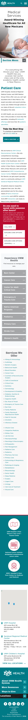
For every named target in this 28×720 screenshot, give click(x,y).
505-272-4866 (10, 133)
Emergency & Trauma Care (14, 404)
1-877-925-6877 (8, 219)
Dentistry (8, 386)
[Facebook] (5, 704)
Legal (14, 709)
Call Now (8, 227)
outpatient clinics (20, 107)
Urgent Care (9, 481)
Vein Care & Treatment (12, 487)
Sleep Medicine (10, 476)
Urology (7, 484)
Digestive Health (10, 399)
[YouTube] (22, 704)
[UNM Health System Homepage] (14, 669)
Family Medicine (10, 410)
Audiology (8, 362)
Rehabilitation (9, 468)
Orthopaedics (9, 444)
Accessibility (14, 707)
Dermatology (9, 388)
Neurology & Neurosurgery (14, 441)
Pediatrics (8, 452)
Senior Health (9, 473)
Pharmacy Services (11, 455)
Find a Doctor (10, 139)
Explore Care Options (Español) (13, 242)
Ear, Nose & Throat (11, 401)
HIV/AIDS (8, 420)
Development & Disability (13, 391)
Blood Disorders (10, 370)
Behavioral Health (11, 367)
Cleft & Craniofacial (11, 380)
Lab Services (9, 436)
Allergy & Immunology (12, 359)
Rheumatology (10, 470)
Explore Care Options (13, 232)
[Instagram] (18, 704)
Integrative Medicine (12, 430)
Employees (14, 712)
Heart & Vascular (10, 417)
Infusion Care (9, 428)
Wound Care (9, 489)
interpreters (12, 199)
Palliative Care (10, 449)
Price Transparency (14, 714)
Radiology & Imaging (12, 465)
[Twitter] (14, 703)
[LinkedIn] (9, 704)
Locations (6, 696)
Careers (14, 711)
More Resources (10, 687)
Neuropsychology (11, 438)
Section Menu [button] (10, 60)
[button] (14, 604)
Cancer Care (9, 373)
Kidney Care (9, 433)
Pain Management (11, 447)
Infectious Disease (11, 422)
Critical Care (9, 383)
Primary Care (9, 457)
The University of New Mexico (11, 716)
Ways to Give (9, 692)
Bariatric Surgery (10, 365)
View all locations (13, 663)
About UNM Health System (12, 682)
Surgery (7, 479)
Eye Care (8, 407)
